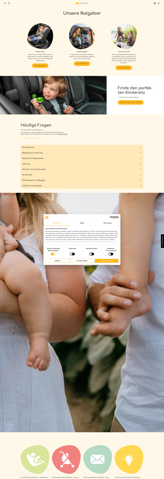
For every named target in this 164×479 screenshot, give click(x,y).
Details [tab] (82, 223)
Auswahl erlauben (82, 261)
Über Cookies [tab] (108, 223)
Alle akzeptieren (106, 261)
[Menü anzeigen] (5, 3)
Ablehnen (57, 261)
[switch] (72, 254)
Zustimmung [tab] (56, 223)
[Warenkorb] (159, 3)
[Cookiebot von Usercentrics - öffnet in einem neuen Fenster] (111, 217)
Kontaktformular (62, 134)
